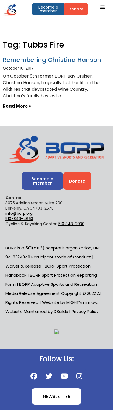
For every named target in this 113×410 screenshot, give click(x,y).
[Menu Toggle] (102, 7)
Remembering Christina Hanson (52, 60)
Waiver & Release (23, 266)
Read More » (17, 106)
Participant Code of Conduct (61, 257)
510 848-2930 (71, 224)
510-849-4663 (19, 218)
